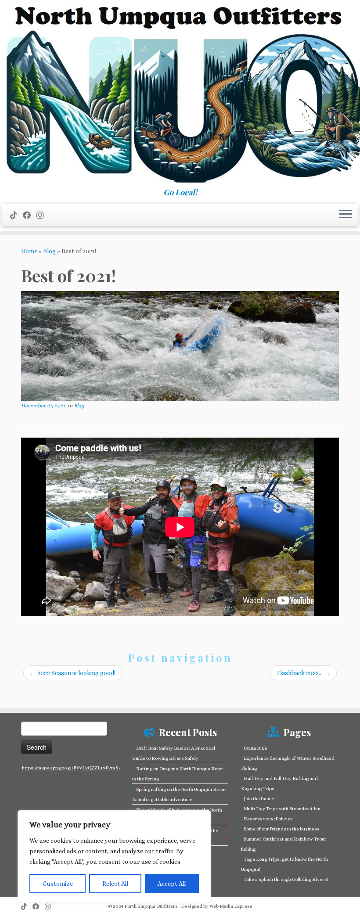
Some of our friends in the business (282, 829)
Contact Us (255, 748)
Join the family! (260, 798)
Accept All (172, 883)
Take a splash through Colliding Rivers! (286, 879)
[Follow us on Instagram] (42, 215)
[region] (114, 856)
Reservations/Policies (268, 819)
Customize (58, 883)
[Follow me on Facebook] (29, 215)
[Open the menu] (345, 215)
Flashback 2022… (303, 672)
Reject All (115, 883)
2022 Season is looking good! (72, 672)
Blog (49, 251)
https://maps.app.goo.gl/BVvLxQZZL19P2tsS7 (71, 768)
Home (29, 251)
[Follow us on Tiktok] (16, 215)
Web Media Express (230, 906)
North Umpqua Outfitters (151, 906)
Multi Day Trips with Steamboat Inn (282, 809)
